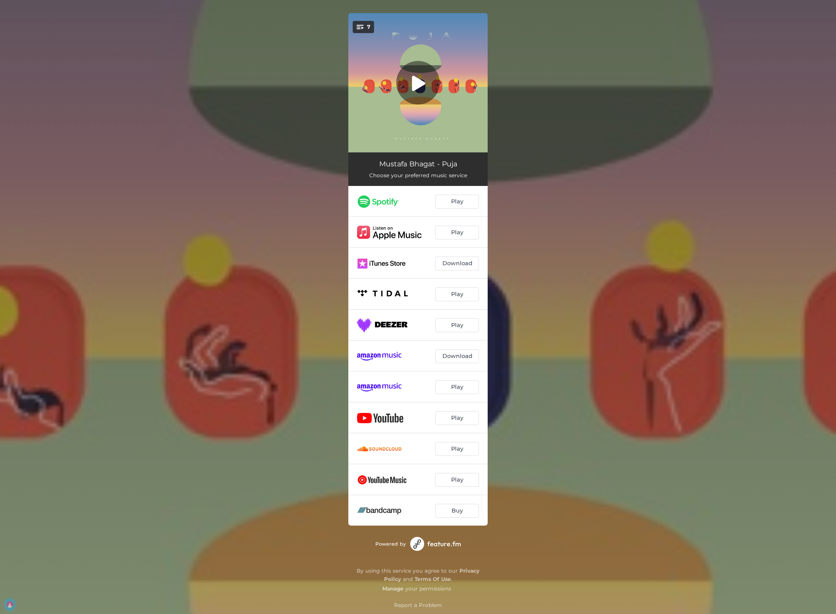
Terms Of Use (433, 579)
